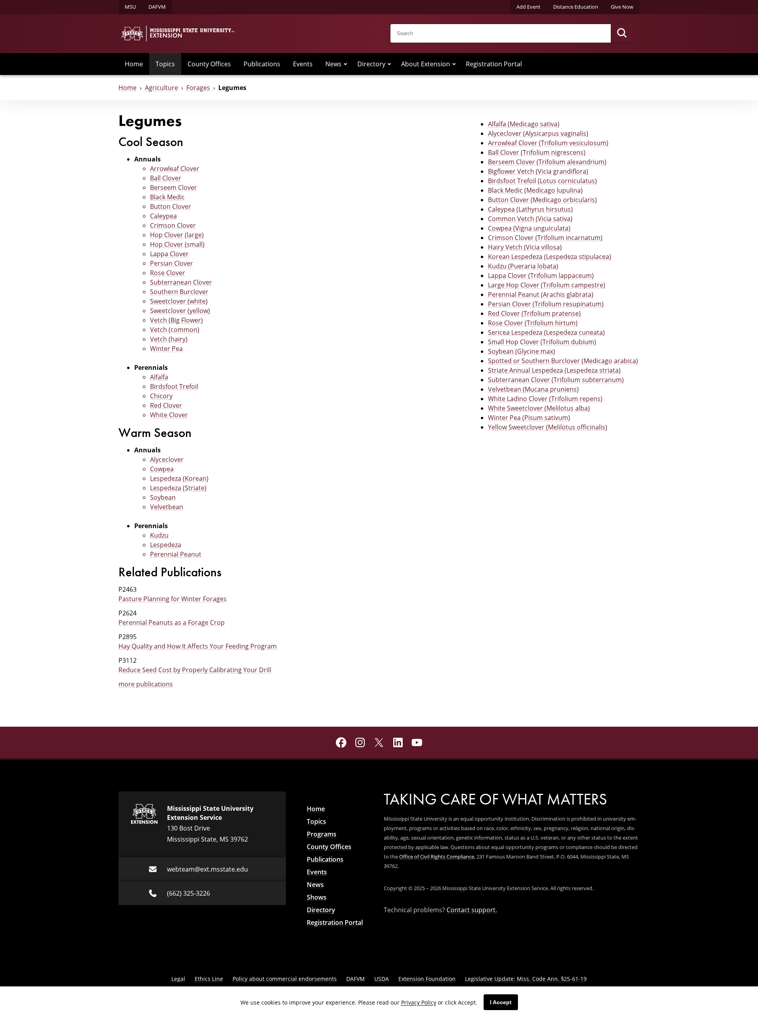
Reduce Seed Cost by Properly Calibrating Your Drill (194, 670)
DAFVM (157, 6)
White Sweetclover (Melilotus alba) (539, 408)
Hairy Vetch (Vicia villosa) (525, 247)
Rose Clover (167, 272)
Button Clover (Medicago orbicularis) (542, 199)
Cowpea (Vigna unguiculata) (529, 228)
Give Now (622, 6)
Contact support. (472, 910)
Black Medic (167, 197)
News (333, 64)
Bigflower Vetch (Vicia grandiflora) (538, 171)
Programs (321, 834)
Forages (198, 87)
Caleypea (163, 216)
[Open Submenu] (345, 64)
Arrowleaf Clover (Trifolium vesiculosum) (548, 143)
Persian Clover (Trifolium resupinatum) (546, 304)
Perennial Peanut (175, 554)
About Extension (425, 64)
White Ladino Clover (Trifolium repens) (545, 398)
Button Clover (170, 206)
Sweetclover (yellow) (180, 310)
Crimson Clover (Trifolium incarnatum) (545, 237)
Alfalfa (159, 377)
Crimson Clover (173, 225)
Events (303, 64)
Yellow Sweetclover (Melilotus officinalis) (547, 427)
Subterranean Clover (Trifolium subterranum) (556, 379)
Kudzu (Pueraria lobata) (523, 266)
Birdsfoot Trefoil (174, 386)
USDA (381, 978)
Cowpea (162, 469)
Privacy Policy (418, 1002)
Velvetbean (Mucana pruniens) (533, 389)
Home (134, 64)
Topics (165, 64)
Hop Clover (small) (177, 244)
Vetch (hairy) (169, 339)
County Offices (209, 64)
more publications (145, 684)
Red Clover (166, 405)
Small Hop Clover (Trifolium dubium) (542, 341)
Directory (371, 64)
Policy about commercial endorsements (285, 978)
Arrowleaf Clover (174, 168)
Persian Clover (171, 263)
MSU (130, 6)
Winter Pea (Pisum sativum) (529, 417)
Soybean (163, 497)
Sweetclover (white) (179, 301)
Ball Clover (165, 178)
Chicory (161, 396)
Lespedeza (165, 544)
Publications (262, 64)
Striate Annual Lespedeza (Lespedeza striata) (554, 370)
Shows (316, 897)
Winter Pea (166, 348)
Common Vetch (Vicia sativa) (530, 218)
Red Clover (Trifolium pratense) (534, 313)
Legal (178, 978)
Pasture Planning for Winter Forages (172, 598)
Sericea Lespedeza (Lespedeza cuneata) (546, 332)
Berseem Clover (173, 187)
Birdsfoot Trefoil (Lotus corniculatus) (542, 180)
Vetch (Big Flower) (176, 320)
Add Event (528, 6)
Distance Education (575, 6)
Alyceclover (167, 459)
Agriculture (161, 87)
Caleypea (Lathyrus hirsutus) (530, 209)
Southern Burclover (179, 291)
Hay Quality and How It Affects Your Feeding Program (197, 646)
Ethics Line (209, 978)
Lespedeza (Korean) (179, 478)
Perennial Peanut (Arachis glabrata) (540, 294)
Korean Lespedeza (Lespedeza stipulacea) (549, 256)
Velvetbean (166, 506)
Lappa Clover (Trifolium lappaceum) (541, 275)
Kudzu (159, 535)
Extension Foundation (427, 978)
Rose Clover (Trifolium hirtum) (533, 323)
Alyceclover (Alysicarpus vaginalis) (538, 133)
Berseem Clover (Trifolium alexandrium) (547, 161)
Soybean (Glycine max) (521, 351)
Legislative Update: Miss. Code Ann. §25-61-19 (526, 978)
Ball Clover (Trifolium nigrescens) (536, 152)
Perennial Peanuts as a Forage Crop (171, 622)
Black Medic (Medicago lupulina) (535, 190)
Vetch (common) (174, 329)
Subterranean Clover (181, 282)
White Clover (169, 415)
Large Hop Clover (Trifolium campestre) (546, 285)
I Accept (501, 1002)
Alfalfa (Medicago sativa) (523, 124)
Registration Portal (494, 64)
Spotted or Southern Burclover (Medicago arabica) (563, 360)
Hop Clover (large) (177, 235)
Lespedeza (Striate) (178, 488)
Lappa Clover (169, 253)
